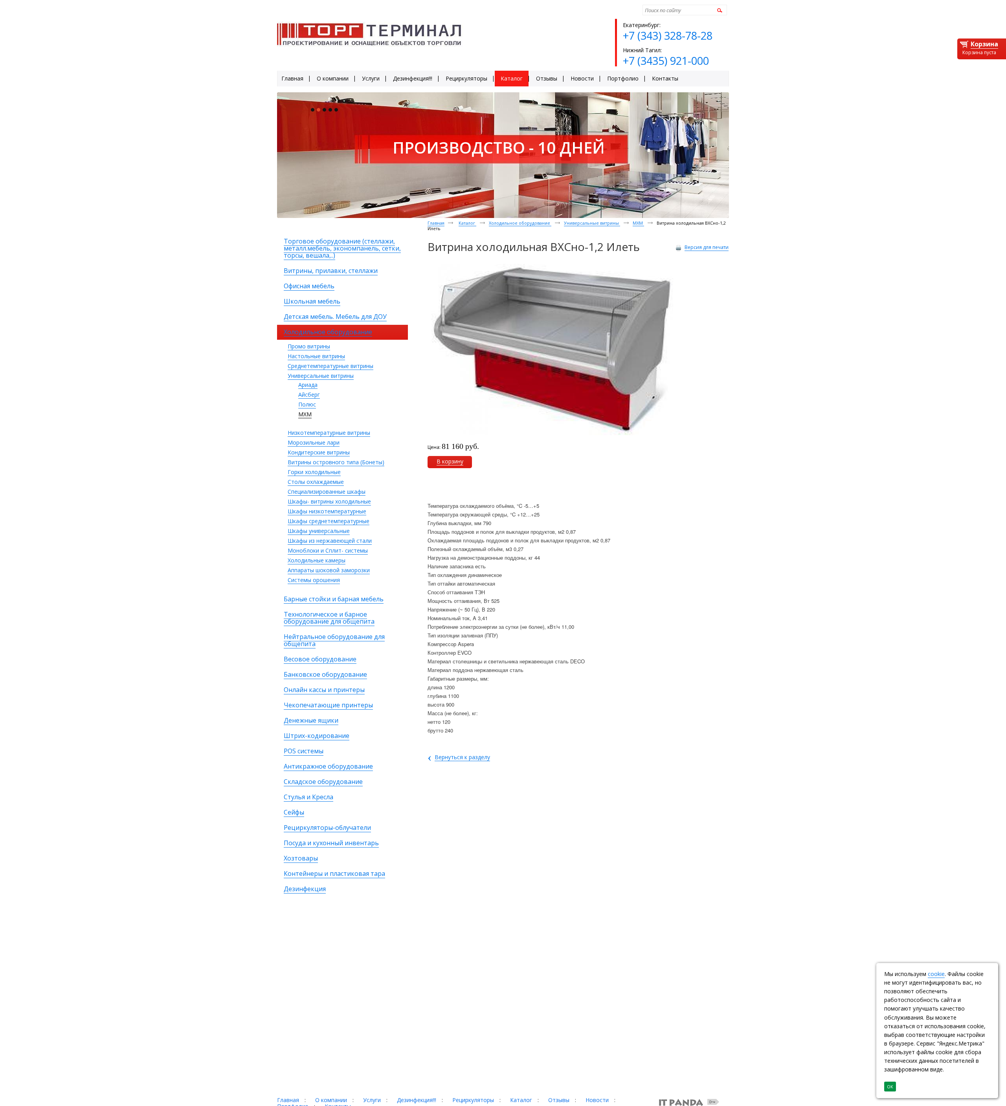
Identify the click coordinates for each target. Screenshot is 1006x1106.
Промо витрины (309, 346)
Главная (436, 223)
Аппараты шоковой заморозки (329, 570)
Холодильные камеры (316, 560)
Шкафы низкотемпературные (327, 511)
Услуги (372, 1100)
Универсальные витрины (321, 375)
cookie (936, 974)
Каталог (467, 223)
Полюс (307, 404)
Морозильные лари (314, 442)
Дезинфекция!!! (416, 1100)
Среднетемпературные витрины (330, 366)
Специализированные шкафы (326, 491)
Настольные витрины (316, 356)
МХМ (305, 414)
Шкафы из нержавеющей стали (330, 540)
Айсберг (309, 394)
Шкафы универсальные (319, 531)
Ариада (308, 384)
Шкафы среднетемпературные (328, 521)
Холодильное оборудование (520, 223)
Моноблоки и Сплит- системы (328, 550)
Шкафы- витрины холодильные (329, 501)
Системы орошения (314, 580)
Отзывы (558, 1100)
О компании (331, 1100)
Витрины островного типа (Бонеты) (336, 462)
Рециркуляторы (473, 1100)
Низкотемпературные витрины (329, 432)
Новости (597, 1100)
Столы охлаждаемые (316, 481)
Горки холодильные (314, 472)
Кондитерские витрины (319, 452)
